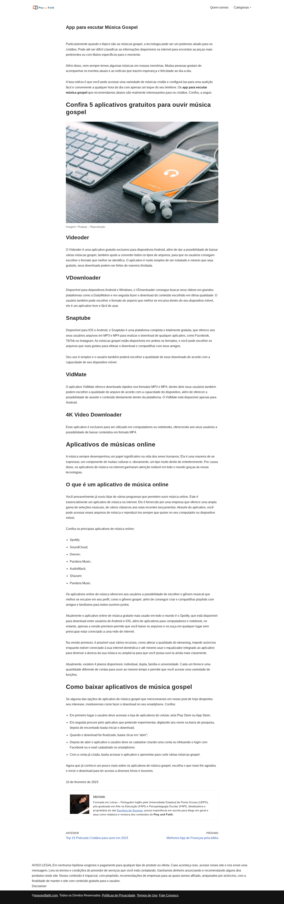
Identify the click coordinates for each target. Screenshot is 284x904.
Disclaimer (39, 886)
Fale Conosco (168, 895)
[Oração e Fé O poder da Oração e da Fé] (43, 7)
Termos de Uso (147, 895)
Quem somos (219, 7)
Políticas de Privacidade (118, 895)
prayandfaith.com (46, 895)
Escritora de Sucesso (130, 810)
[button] (250, 7)
